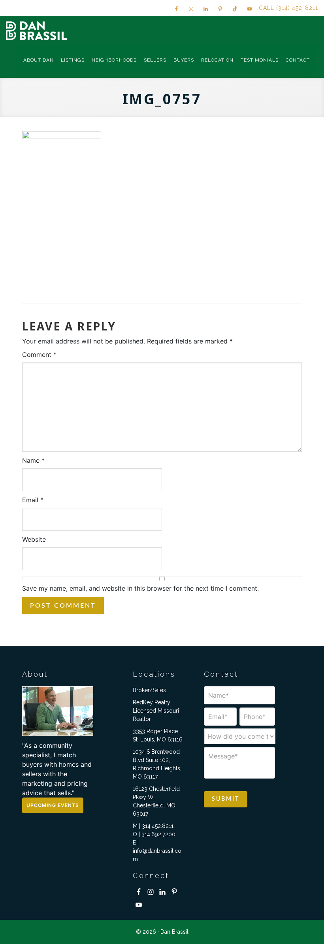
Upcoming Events (52, 805)
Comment (39, 354)
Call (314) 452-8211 (288, 8)
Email (32, 500)
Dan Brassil (37, 30)
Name (33, 460)
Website (34, 539)
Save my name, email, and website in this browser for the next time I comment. (140, 588)
